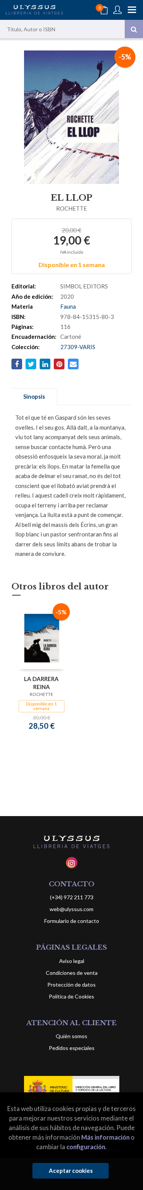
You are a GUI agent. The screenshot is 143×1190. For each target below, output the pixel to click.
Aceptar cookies (71, 1170)
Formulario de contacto (71, 921)
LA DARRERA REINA (41, 682)
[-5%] (41, 637)
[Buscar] (134, 29)
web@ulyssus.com (71, 909)
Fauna (68, 306)
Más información (105, 1137)
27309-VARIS (77, 346)
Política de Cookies (71, 996)
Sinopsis (34, 396)
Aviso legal (71, 961)
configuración (85, 1147)
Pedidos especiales (72, 1048)
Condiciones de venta (72, 972)
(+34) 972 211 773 (71, 897)
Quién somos (71, 1036)
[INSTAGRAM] (71, 862)
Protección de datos (71, 984)
